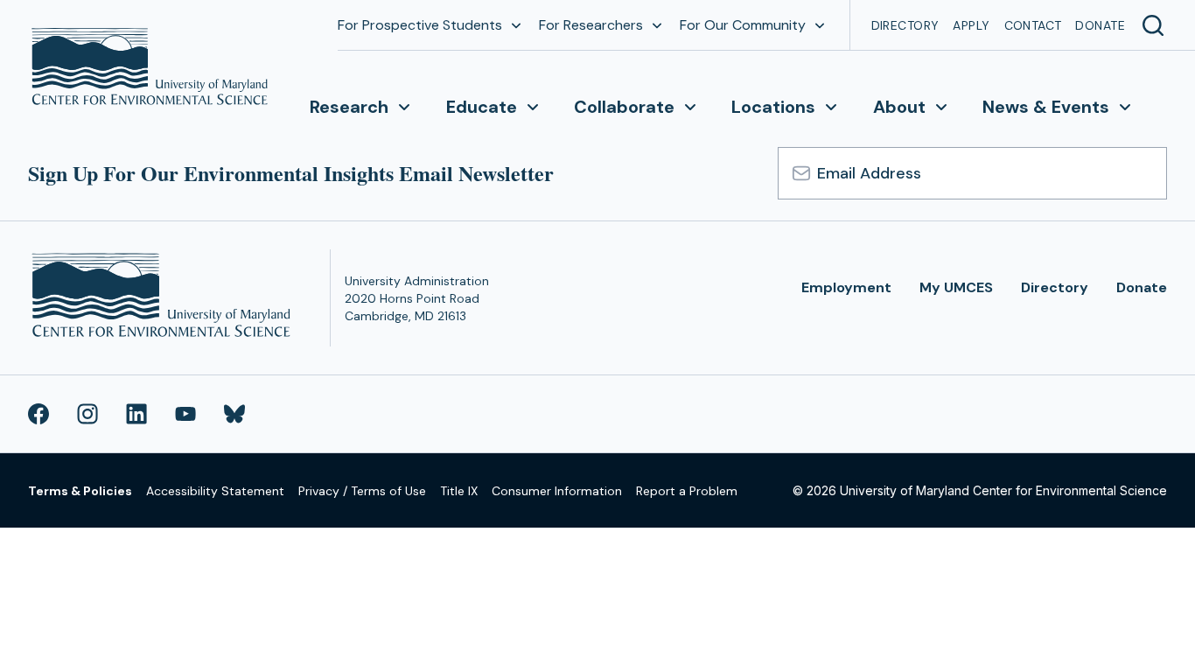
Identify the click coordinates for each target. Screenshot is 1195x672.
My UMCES (956, 287)
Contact (1033, 25)
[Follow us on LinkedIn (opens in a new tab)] (136, 413)
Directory (905, 25)
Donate (1100, 25)
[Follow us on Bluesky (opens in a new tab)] (234, 413)
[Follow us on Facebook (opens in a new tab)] (38, 413)
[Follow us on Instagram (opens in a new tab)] (87, 413)
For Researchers (591, 25)
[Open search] (1153, 25)
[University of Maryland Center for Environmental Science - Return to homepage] (165, 297)
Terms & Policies (80, 491)
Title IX (459, 491)
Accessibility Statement (215, 491)
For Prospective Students (420, 25)
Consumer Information (557, 491)
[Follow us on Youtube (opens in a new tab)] (185, 413)
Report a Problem (686, 491)
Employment (846, 287)
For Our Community (743, 25)
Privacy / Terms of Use (362, 491)
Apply (971, 25)
